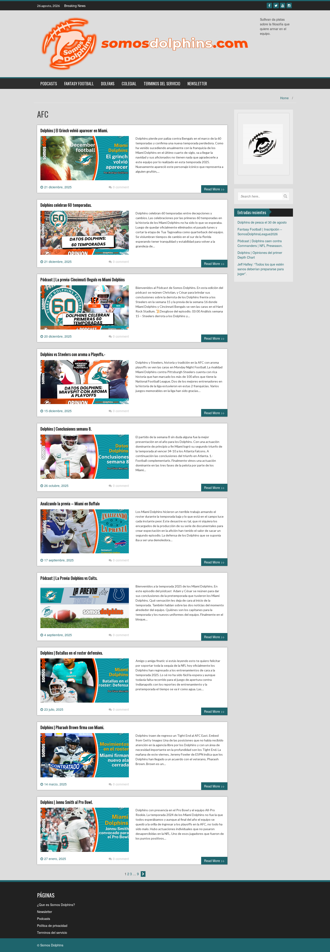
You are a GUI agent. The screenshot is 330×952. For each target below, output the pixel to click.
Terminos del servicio (162, 83)
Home (284, 98)
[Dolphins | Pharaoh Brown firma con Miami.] (84, 757)
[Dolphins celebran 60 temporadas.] (84, 234)
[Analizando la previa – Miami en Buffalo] (84, 533)
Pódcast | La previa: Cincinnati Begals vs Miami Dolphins (82, 279)
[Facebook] (269, 5)
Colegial (129, 83)
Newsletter (197, 83)
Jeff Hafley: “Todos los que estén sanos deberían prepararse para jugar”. (261, 269)
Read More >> (214, 189)
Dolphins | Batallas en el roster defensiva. (71, 653)
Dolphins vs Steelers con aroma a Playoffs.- (72, 354)
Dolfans (107, 83)
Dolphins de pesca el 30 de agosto (262, 222)
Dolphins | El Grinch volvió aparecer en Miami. (74, 130)
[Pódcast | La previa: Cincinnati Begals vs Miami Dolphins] (84, 309)
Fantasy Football (79, 83)
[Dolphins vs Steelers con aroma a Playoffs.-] (84, 384)
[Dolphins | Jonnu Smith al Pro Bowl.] (84, 831)
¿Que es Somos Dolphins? (56, 904)
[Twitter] (276, 5)
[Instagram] (289, 5)
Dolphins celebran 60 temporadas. (66, 205)
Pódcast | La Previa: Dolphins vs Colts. (68, 578)
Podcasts (48, 83)
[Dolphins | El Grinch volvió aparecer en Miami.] (84, 160)
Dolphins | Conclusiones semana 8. (66, 429)
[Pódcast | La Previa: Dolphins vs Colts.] (84, 607)
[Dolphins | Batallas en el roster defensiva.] (84, 682)
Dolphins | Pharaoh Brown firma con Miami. (72, 727)
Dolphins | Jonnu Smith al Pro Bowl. (66, 802)
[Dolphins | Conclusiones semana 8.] (84, 458)
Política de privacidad (52, 925)
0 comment (121, 187)
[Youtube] (282, 5)
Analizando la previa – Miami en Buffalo (70, 503)
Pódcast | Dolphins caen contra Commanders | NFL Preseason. (260, 243)
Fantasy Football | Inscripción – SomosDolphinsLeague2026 (260, 231)
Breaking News (75, 5)
